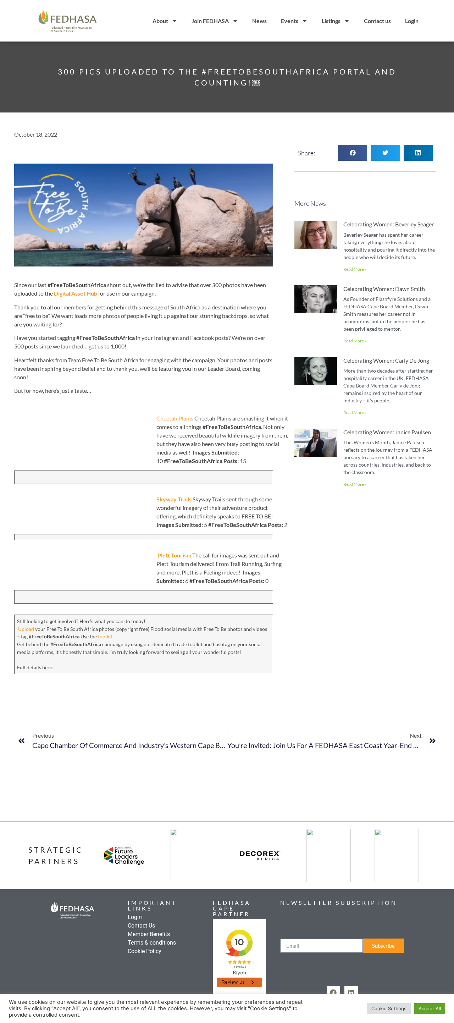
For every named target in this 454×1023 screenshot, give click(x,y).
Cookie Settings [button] (388, 1008)
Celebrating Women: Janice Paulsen (387, 432)
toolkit (105, 636)
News (259, 20)
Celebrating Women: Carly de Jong (386, 360)
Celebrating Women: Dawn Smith (384, 288)
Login (412, 20)
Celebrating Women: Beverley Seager (388, 224)
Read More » (355, 269)
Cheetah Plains (175, 418)
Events (289, 20)
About (160, 20)
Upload (26, 629)
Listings (331, 20)
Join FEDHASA (210, 20)
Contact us (377, 20)
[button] (352, 153)
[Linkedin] (351, 993)
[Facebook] (333, 993)
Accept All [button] (430, 1008)
